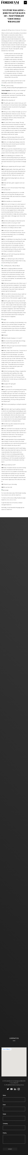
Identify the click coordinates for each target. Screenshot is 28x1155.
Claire (12, 30)
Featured (18, 30)
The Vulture (23, 30)
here (20, 495)
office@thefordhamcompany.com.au (14, 1085)
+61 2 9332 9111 (14, 1083)
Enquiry (4, 1133)
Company (5, 1123)
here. (11, 509)
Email (4, 1104)
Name (4, 1095)
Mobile (4, 1114)
